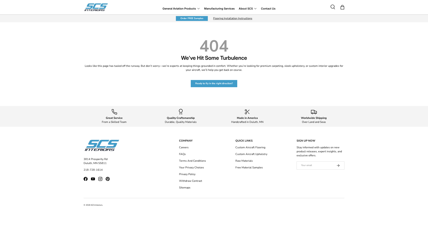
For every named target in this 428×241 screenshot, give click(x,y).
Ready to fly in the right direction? (214, 83)
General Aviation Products (179, 8)
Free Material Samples (249, 167)
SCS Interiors (96, 205)
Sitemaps (184, 187)
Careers (184, 147)
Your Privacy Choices (191, 167)
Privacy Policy (187, 174)
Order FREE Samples (191, 18)
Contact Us (268, 8)
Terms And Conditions (192, 161)
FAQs (182, 154)
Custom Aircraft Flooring (250, 147)
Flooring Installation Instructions (232, 18)
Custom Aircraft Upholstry (251, 154)
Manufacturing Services (219, 8)
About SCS (246, 8)
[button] (342, 7)
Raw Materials (244, 161)
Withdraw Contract (190, 181)
